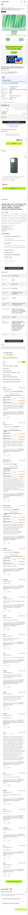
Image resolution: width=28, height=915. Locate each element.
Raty (7, 108)
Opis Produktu (4, 199)
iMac (12, 7)
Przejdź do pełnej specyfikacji (8, 102)
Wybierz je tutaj (14, 83)
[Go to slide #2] (14, 39)
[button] (21, 1)
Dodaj (14, 143)
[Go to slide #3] (21, 39)
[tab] (14, 129)
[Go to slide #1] (8, 39)
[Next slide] (25, 24)
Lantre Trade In (14, 888)
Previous (2, 139)
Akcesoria (3, 150)
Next (25, 139)
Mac (9, 7)
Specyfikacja (4, 272)
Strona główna (4, 7)
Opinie (2, 344)
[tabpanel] (14, 139)
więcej (24, 113)
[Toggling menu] (2, 4)
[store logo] (6, 2)
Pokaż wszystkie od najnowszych (14, 881)
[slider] (14, 400)
